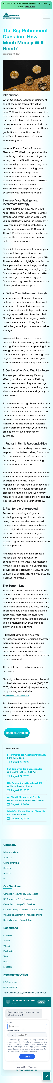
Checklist (7, 935)
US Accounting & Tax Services (17, 899)
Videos (6, 946)
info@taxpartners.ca (12, 982)
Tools (5, 956)
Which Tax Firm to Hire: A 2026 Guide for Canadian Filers (26, 813)
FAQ (5, 878)
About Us (7, 857)
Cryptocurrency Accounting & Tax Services (23, 909)
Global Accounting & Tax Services (19, 904)
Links (5, 961)
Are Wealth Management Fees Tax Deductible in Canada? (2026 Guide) (25, 799)
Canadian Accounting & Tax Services (20, 894)
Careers (7, 868)
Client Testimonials (12, 863)
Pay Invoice (8, 951)
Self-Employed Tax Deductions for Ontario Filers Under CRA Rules (24, 770)
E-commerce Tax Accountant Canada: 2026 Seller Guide (26, 756)
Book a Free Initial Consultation (17, 920)
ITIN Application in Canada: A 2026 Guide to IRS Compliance (24, 784)
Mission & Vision (10, 852)
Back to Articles (17, 733)
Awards (7, 873)
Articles (6, 940)
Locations (7, 967)
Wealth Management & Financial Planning (22, 915)
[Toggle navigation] (46, 16)
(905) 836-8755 (10, 987)
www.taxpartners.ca (27, 1070)
